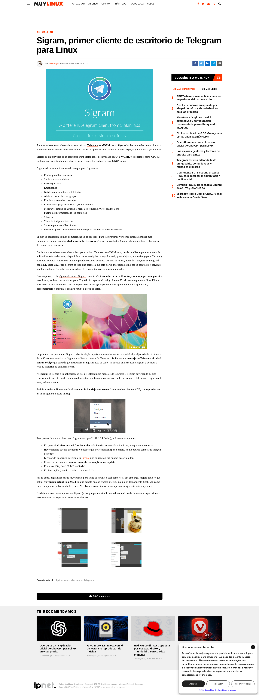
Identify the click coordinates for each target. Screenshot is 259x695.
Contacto (139, 684)
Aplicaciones (63, 580)
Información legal (126, 684)
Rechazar (218, 684)
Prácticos (120, 4)
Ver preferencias (243, 684)
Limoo (85, 457)
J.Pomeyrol (54, 63)
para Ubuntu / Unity (52, 260)
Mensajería (77, 580)
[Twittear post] (201, 63)
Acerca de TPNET (92, 684)
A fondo (93, 4)
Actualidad (78, 4)
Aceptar (193, 684)
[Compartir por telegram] (213, 63)
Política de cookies (206, 690)
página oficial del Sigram (72, 276)
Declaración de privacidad (225, 690)
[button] (253, 647)
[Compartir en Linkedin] (207, 63)
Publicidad (78, 684)
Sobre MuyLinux (66, 684)
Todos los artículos (142, 4)
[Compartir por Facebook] (195, 63)
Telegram (92, 145)
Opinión (105, 4)
